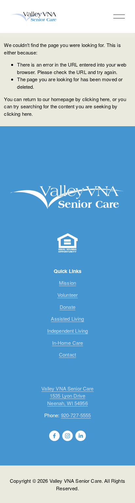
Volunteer (67, 294)
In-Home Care (67, 342)
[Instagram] (67, 436)
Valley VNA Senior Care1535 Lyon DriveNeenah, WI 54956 (67, 395)
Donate (67, 306)
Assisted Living (67, 318)
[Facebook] (54, 436)
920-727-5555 (76, 415)
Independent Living (67, 330)
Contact (67, 354)
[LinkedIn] (80, 436)
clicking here (96, 99)
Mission (67, 282)
